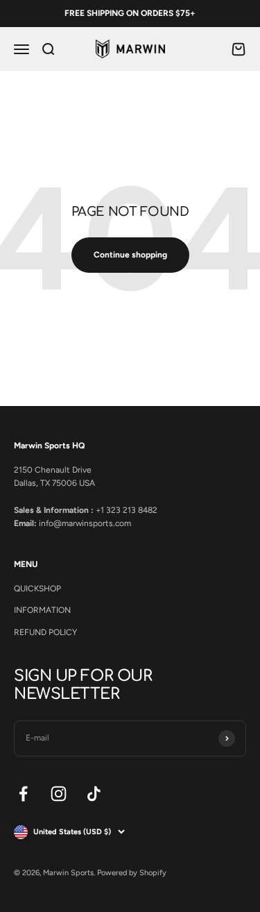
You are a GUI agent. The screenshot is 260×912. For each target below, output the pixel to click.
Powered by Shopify (131, 872)
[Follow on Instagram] (58, 793)
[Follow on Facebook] (23, 793)
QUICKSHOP (37, 588)
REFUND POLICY (45, 632)
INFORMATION (42, 610)
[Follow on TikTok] (94, 793)
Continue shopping (130, 255)
